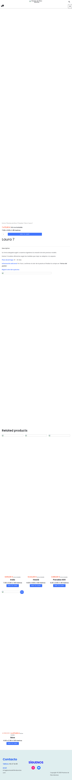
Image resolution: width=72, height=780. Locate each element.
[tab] (6, 248)
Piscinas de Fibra (12, 223)
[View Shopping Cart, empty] (1, 6)
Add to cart (25, 234)
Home (4, 223)
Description (6, 248)
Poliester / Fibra (22, 223)
